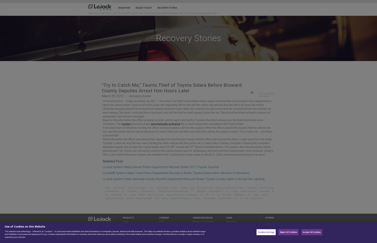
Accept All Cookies (312, 232)
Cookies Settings (266, 232)
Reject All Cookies (288, 232)
